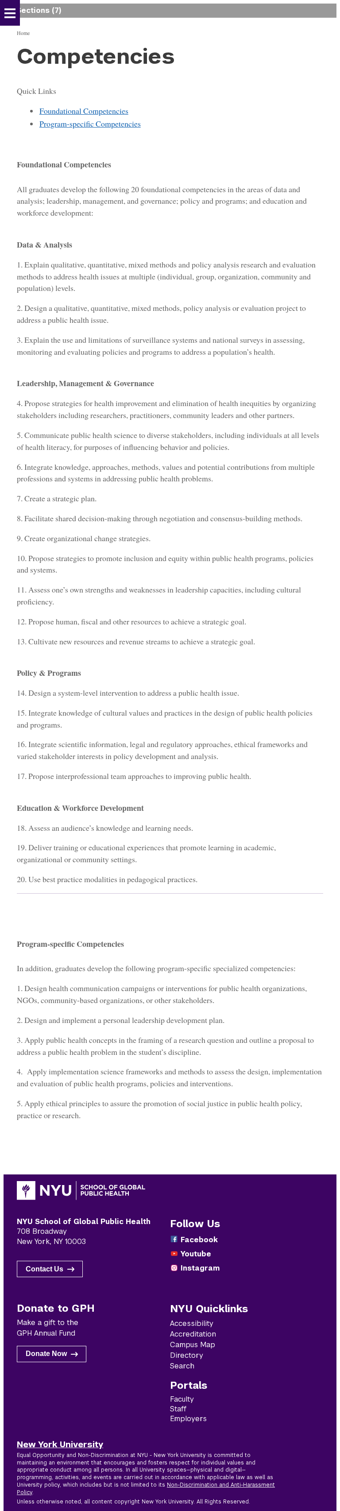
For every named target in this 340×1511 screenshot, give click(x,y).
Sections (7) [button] (38, 10)
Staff (178, 1409)
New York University (60, 1444)
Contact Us (44, 1269)
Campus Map (192, 1344)
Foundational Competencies (83, 110)
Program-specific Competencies (90, 123)
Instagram (200, 1268)
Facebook (199, 1239)
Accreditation (193, 1334)
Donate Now (46, 1353)
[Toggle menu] (10, 13)
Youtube (196, 1254)
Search (182, 1366)
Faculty (182, 1399)
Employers (188, 1418)
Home (23, 32)
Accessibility (191, 1323)
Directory (186, 1355)
